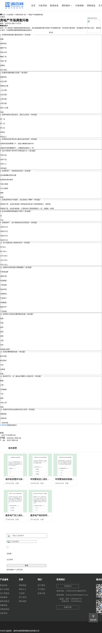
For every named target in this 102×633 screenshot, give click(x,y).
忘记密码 (10, 559)
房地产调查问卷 (12, 440)
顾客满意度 (4, 601)
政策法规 (41, 593)
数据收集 (54, 5)
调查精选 (91, 5)
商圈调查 (3, 605)
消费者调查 (4, 609)
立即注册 (19, 570)
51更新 (22, 593)
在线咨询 (67, 586)
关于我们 (41, 589)
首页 (33, 5)
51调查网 (3, 425)
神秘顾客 (3, 597)
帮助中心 (22, 589)
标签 (2, 433)
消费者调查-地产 (21, 15)
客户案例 (41, 585)
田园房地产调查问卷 (14, 438)
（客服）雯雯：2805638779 (70, 599)
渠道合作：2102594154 (72, 601)
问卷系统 (43, 5)
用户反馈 (22, 597)
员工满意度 (4, 593)
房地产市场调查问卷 (8, 435)
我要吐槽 (67, 607)
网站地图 (22, 601)
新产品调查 (4, 589)
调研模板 (22, 585)
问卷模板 (79, 5)
